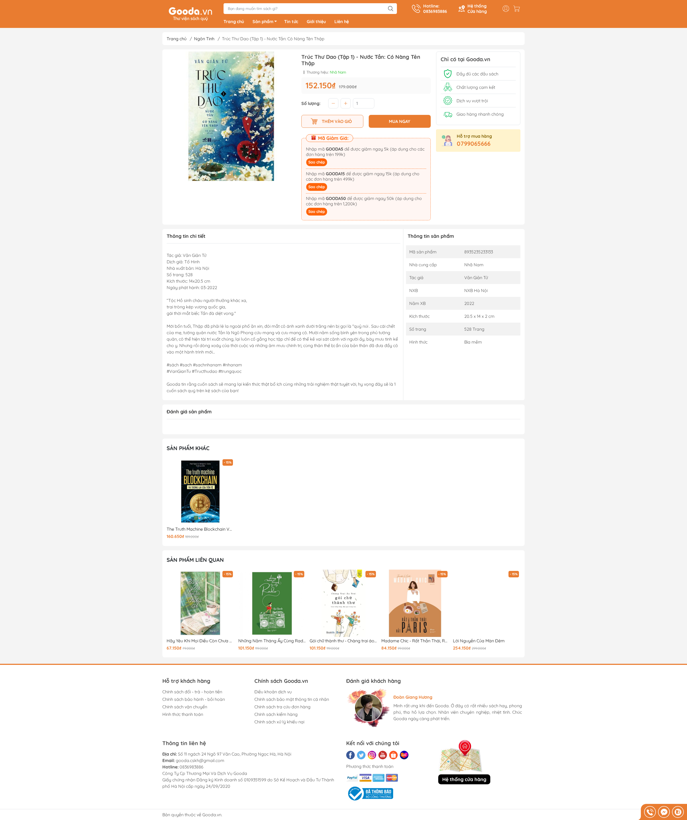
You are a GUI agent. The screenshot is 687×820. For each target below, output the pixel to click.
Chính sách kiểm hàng (276, 714)
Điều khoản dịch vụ (273, 691)
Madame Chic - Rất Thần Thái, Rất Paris (415, 640)
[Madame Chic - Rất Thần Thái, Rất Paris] (415, 603)
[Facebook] (350, 755)
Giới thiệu (316, 21)
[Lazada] (404, 755)
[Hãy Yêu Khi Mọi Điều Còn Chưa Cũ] (200, 603)
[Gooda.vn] (190, 13)
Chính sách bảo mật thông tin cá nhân (291, 699)
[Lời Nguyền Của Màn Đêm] (486, 603)
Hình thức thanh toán (182, 714)
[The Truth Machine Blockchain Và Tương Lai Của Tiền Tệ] (200, 492)
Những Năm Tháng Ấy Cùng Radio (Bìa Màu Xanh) (272, 640)
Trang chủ (234, 21)
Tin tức (291, 21)
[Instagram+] (372, 755)
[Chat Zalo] (678, 812)
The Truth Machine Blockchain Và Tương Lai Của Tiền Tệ (200, 529)
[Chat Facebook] (664, 812)
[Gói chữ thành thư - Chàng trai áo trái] (343, 603)
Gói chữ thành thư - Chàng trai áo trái (343, 640)
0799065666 (474, 143)
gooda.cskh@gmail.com (200, 760)
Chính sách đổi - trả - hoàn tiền (192, 691)
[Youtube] (382, 755)
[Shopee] (393, 755)
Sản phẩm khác (188, 448)
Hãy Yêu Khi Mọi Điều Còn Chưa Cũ (200, 640)
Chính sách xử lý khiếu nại (279, 721)
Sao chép (316, 162)
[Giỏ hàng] (518, 8)
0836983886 (191, 767)
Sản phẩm (263, 21)
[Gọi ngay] (650, 812)
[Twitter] (361, 755)
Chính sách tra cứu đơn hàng (282, 706)
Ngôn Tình (204, 38)
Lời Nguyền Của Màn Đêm (479, 640)
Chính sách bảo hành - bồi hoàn (193, 699)
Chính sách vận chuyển (184, 706)
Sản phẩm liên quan (195, 559)
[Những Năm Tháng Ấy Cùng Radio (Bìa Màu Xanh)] (272, 603)
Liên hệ (341, 21)
